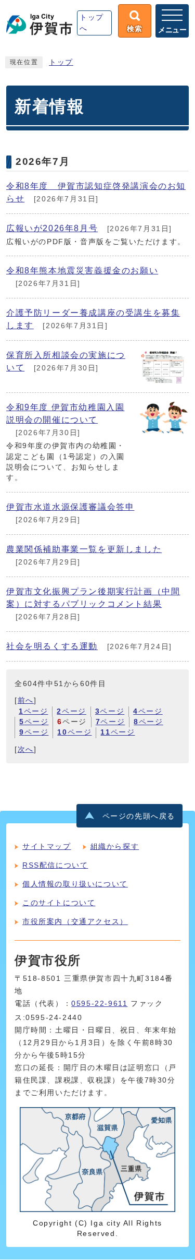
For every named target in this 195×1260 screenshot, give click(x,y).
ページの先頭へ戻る (138, 816)
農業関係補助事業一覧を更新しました (84, 549)
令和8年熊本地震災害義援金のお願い (82, 270)
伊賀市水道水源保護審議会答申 (70, 506)
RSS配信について (55, 865)
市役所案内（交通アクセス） (75, 921)
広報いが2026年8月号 (52, 228)
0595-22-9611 (99, 1003)
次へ (26, 749)
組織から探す (114, 846)
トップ (61, 62)
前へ (26, 700)
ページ (33, 711)
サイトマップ (46, 846)
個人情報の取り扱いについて (75, 884)
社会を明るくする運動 (52, 646)
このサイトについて (58, 902)
